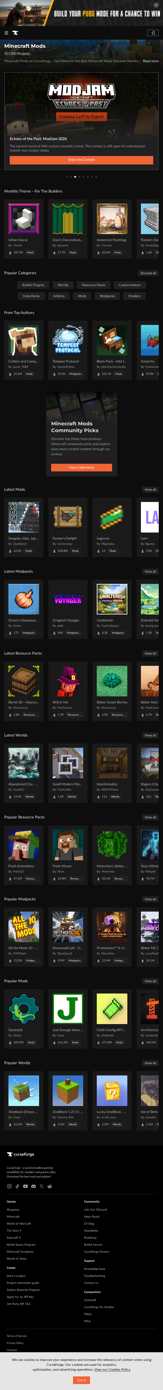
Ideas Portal (91, 1216)
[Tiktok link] (17, 1186)
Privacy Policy (15, 1343)
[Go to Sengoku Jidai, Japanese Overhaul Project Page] (23, 527)
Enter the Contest (81, 160)
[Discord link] (33, 1186)
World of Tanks (17, 1258)
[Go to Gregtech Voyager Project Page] (67, 609)
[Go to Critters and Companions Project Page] (23, 350)
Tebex (87, 1314)
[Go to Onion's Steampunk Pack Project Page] (23, 609)
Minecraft (13, 1216)
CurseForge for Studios (99, 1307)
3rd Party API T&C (19, 1304)
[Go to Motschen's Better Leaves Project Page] (112, 855)
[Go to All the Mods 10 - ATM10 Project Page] (23, 937)
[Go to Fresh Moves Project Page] (67, 855)
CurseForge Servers (96, 1251)
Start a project (16, 1276)
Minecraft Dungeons (20, 1251)
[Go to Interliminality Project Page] (112, 773)
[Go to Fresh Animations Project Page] (23, 855)
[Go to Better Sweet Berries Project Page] (112, 691)
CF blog (89, 1223)
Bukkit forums (93, 1244)
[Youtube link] (25, 1186)
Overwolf (90, 1300)
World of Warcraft (19, 1223)
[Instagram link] (9, 1186)
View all (150, 490)
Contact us (91, 1283)
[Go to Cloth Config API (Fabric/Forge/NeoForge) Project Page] (112, 1019)
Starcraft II (14, 1237)
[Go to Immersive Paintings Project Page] (112, 229)
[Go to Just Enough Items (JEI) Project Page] (67, 1019)
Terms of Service (17, 1336)
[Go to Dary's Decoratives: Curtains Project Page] (67, 229)
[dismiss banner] (156, 5)
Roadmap (90, 1237)
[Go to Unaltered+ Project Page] (112, 609)
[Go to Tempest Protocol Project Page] (67, 350)
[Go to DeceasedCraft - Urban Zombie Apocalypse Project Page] (67, 937)
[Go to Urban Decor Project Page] (23, 229)
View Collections (81, 467)
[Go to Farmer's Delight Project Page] (67, 527)
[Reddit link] (49, 1186)
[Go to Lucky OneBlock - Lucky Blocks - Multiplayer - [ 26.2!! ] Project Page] (112, 1101)
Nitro (87, 1321)
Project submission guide (23, 1283)
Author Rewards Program (23, 1290)
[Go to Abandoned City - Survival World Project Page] (23, 773)
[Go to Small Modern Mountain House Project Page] (67, 773)
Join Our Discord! (95, 1209)
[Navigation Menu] (6, 33)
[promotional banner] (81, 13)
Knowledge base (94, 1269)
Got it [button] (81, 1380)
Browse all (148, 273)
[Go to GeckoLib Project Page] (23, 1019)
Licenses (12, 1350)
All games (13, 1209)
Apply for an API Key (20, 1297)
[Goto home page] (15, 33)
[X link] (41, 1186)
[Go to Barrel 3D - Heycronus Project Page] (23, 691)
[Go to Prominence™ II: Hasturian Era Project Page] (112, 937)
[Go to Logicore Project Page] (112, 527)
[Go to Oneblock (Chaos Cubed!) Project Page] (23, 1101)
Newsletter (91, 1230)
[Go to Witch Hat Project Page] (67, 691)
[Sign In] (153, 33)
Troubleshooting (94, 1276)
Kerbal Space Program (21, 1244)
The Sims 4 (14, 1230)
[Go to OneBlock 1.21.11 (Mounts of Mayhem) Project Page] (67, 1101)
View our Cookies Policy (112, 1369)
